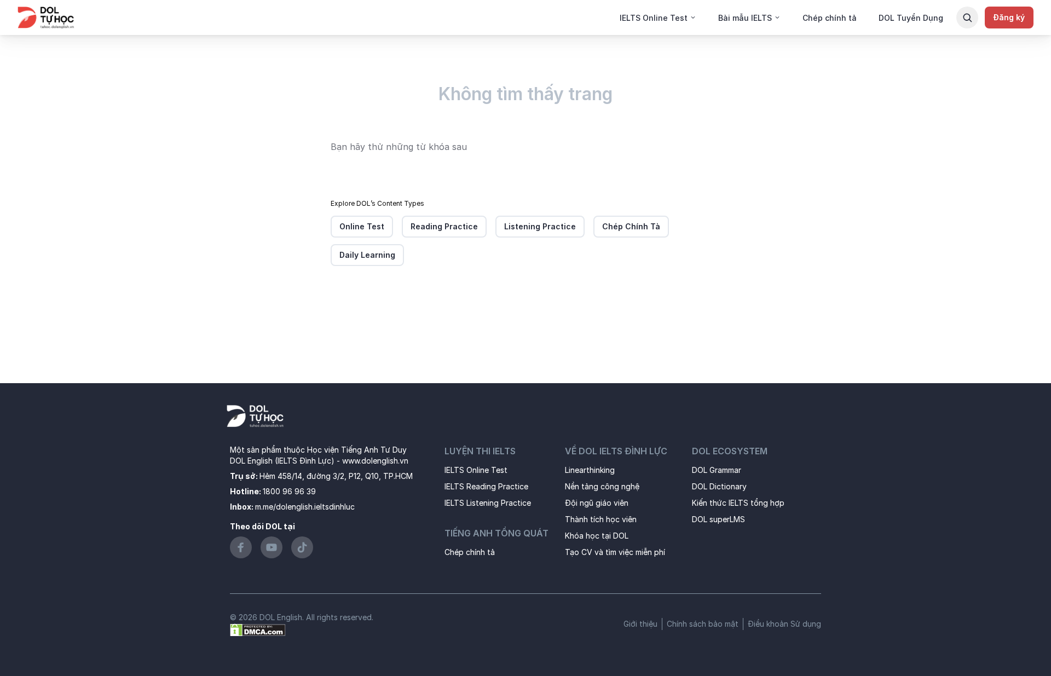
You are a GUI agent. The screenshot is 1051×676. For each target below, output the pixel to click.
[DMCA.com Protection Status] (258, 629)
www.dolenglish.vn (375, 460)
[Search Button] (967, 17)
